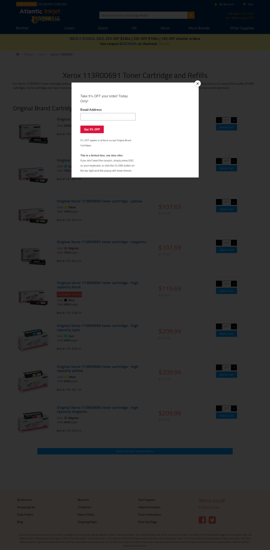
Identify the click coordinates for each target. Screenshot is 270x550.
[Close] (197, 83)
